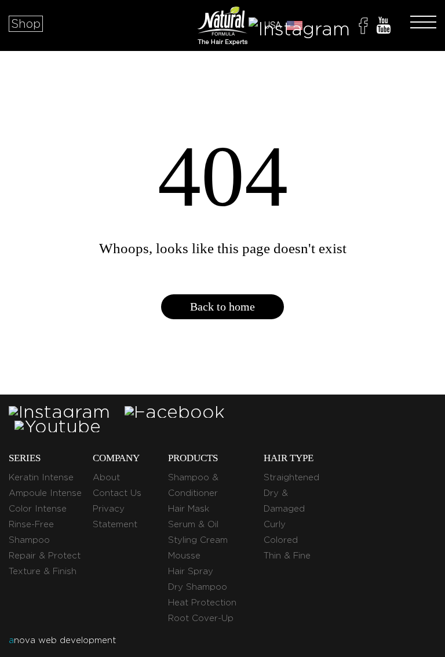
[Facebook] (363, 27)
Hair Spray (190, 571)
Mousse (184, 555)
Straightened (291, 477)
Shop (26, 24)
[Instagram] (299, 27)
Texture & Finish (42, 571)
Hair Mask (188, 508)
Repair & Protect (45, 555)
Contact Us (117, 493)
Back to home (222, 306)
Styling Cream (198, 540)
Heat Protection (202, 602)
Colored (281, 540)
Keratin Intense (41, 477)
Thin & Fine (287, 555)
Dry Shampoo (197, 587)
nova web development (62, 640)
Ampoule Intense (45, 493)
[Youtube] (383, 27)
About (106, 477)
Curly (275, 524)
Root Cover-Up (201, 618)
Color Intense (38, 508)
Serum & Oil (193, 524)
